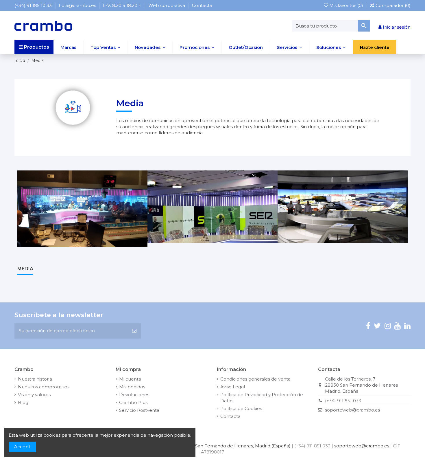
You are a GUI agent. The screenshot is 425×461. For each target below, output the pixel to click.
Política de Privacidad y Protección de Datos (261, 397)
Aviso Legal (232, 387)
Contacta (202, 5)
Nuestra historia (35, 379)
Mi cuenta (130, 379)
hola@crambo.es (78, 5)
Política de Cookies (241, 408)
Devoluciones (134, 394)
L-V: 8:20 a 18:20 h (123, 5)
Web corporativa (167, 5)
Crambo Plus (133, 402)
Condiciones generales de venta (255, 379)
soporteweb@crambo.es (352, 410)
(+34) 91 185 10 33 (33, 5)
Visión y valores (34, 394)
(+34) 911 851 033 (343, 400)
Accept (22, 446)
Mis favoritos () (346, 5)
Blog (23, 402)
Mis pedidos (132, 387)
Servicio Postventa (139, 410)
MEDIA (25, 268)
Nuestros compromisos (43, 387)
